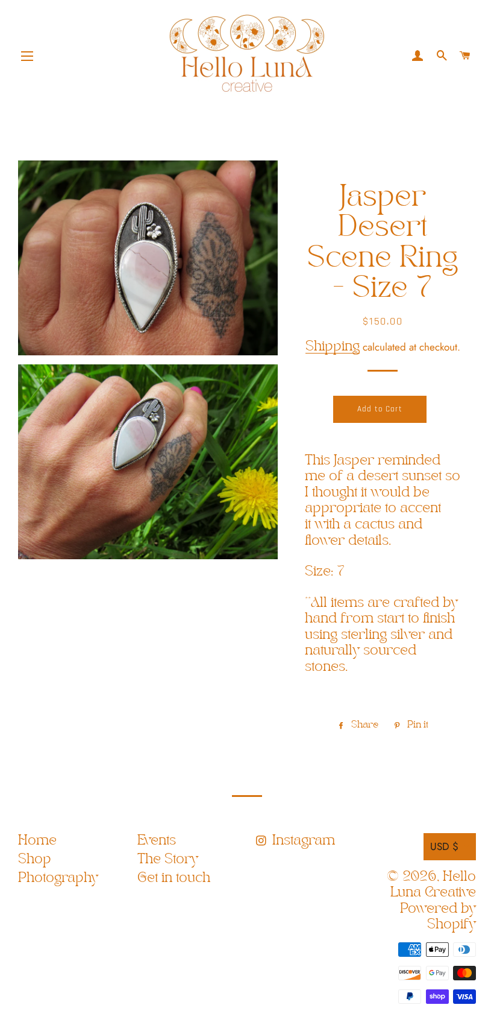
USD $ (444, 846)
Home (37, 840)
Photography (58, 878)
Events (156, 840)
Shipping (332, 346)
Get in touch (173, 878)
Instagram (302, 840)
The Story (167, 859)
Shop (34, 859)
